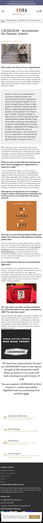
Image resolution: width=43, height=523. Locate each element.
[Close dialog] (40, 251)
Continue (11, 267)
